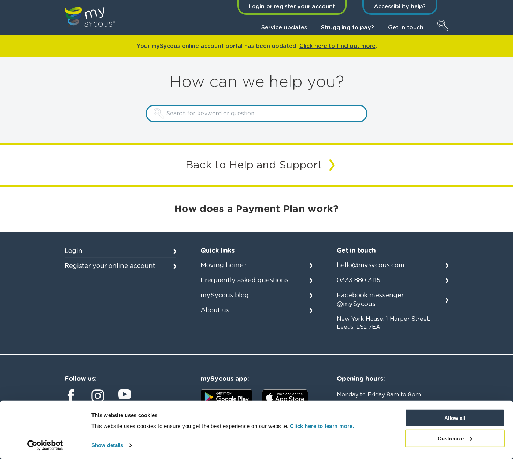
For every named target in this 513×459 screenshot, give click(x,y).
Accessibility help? (400, 6)
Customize (451, 439)
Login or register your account (292, 6)
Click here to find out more (337, 46)
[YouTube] (124, 394)
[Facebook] (71, 395)
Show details (107, 445)
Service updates (284, 27)
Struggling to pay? (347, 27)
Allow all (454, 418)
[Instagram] (97, 395)
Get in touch (405, 27)
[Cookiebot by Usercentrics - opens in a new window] (45, 445)
